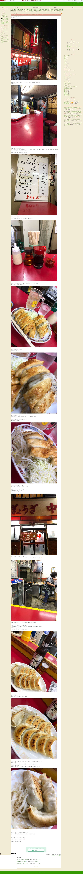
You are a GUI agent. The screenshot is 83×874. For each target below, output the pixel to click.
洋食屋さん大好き (67, 94)
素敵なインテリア (15, 10)
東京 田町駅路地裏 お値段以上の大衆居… (21, 863)
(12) (42, 14)
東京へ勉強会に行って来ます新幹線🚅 (20, 861)
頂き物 (41, 9)
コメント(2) (38, 863)
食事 (20, 9)
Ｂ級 (19, 9)
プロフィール (7, 3)
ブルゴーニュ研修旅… (67, 98)
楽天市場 (81, 0)
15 (78, 46)
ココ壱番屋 (46, 10)
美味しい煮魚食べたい (67, 88)
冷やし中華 (3, 13)
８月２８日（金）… (67, 103)
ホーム (1, 3)
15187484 (79, 2)
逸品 (29, 9)
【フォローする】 (75, 3)
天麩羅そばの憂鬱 (4, 15)
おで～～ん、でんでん (5, 21)
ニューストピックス (4, 25)
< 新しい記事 (17, 7)
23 (67, 49)
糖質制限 (43, 9)
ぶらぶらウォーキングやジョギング (23, 10)
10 (69, 46)
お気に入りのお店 (67, 83)
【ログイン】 (80, 3)
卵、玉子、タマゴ (47, 9)
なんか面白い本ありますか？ (59, 9)
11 (71, 46)
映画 (22, 9)
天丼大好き (66, 87)
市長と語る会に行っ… (67, 102)
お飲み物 (31, 9)
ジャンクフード (66, 84)
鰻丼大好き (66, 93)
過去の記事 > (56, 7)
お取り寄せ (34, 9)
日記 (4, 3)
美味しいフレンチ (67, 82)
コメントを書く (58, 855)
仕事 (27, 9)
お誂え (38, 9)
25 (71, 49)
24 (69, 49)
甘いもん (11, 10)
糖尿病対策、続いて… (67, 101)
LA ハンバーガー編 (5, 18)
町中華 (65, 89)
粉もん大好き (59, 10)
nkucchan (65, 107)
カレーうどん (4, 14)
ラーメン (25, 9)
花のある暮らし (31, 10)
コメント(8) (38, 859)
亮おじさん (66, 115)
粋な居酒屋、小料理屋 (37, 10)
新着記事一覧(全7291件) (36, 7)
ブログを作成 (77, 0)
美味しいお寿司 (42, 10)
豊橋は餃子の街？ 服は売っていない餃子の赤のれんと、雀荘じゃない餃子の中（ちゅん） (26, 14)
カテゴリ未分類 (14, 9)
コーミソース (55, 10)
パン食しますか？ (67, 95)
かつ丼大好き (50, 10)
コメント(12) (53, 855)
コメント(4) (36, 861)
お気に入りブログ (73, 97)
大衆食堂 (65, 85)
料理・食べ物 (13, 0)
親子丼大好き (66, 90)
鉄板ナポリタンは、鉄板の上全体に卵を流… (21, 859)
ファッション (52, 9)
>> (69, 0)
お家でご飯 (66, 92)
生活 (17, 9)
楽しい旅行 (66, 91)
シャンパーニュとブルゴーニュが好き (70, 86)
